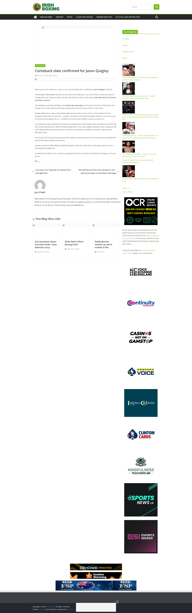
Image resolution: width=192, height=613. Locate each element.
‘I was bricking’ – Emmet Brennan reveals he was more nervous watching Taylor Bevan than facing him (140, 117)
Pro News (125, 39)
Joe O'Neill (54, 75)
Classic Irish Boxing (84, 17)
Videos (69, 17)
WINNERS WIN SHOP (104, 17)
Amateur (59, 17)
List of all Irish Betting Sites (127, 17)
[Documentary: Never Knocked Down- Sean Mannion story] (46, 225)
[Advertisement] (96, 607)
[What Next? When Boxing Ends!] (76, 225)
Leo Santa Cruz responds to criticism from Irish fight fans (53, 171)
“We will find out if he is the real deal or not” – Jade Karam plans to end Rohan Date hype (97, 171)
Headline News (46, 17)
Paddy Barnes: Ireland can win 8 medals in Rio (103, 244)
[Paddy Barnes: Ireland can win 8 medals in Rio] (105, 225)
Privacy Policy (127, 192)
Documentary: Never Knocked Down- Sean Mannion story (46, 244)
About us (125, 188)
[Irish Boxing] (35, 17)
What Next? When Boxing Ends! (74, 243)
